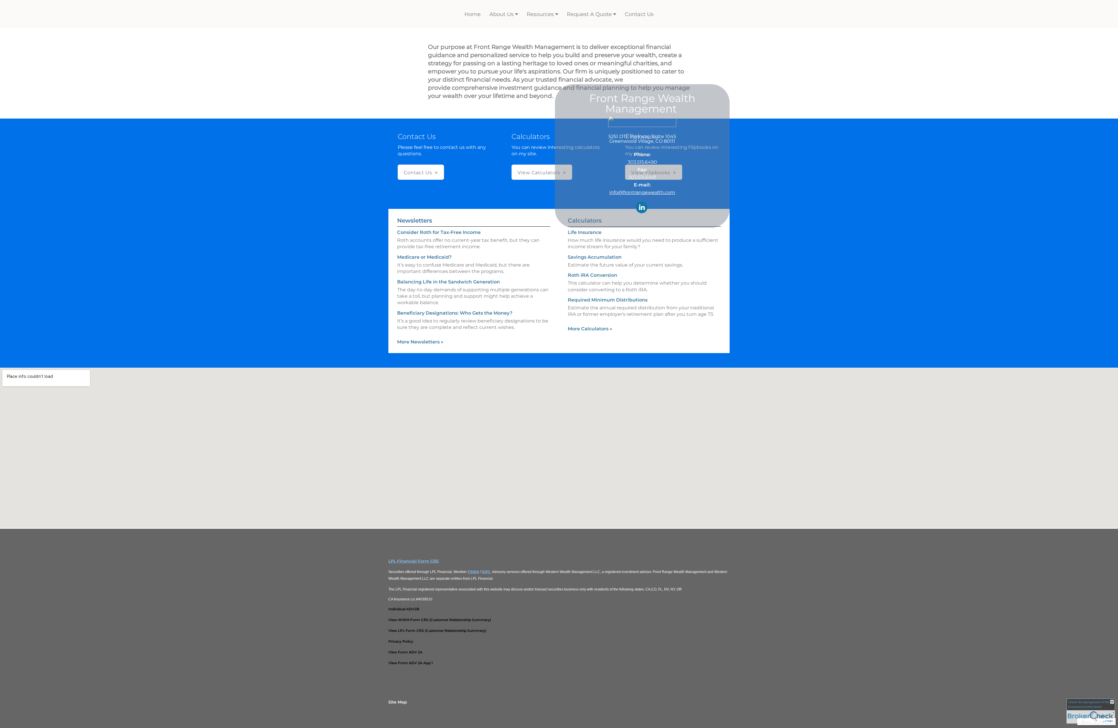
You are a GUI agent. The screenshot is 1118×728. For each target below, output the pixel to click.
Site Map (397, 702)
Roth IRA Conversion (592, 275)
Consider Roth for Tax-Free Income (439, 232)
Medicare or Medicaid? (424, 257)
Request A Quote (589, 14)
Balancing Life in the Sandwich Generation (448, 282)
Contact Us (639, 14)
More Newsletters (420, 342)
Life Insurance (585, 232)
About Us (501, 14)
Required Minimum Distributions (608, 300)
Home (472, 14)
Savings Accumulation (595, 257)
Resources (540, 14)
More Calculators (590, 329)
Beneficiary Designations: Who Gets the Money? (454, 313)
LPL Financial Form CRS (413, 561)
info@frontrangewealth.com (642, 192)
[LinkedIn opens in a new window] (642, 208)
